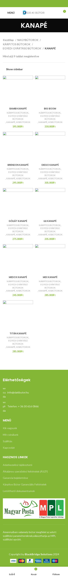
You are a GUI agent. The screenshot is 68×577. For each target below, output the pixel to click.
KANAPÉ (10, 122)
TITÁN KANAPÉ (18, 333)
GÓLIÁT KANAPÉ (18, 221)
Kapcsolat (9, 447)
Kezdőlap (8, 39)
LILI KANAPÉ (50, 221)
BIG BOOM (50, 108)
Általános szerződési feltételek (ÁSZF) (25, 471)
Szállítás (7, 441)
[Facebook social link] (34, 3)
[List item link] (34, 392)
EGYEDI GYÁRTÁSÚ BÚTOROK (22, 48)
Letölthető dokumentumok (19, 491)
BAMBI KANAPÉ (18, 108)
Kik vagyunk (10, 428)
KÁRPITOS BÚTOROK (17, 44)
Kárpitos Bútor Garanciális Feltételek (24, 484)
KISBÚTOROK (23, 122)
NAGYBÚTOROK (28, 39)
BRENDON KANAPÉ (18, 164)
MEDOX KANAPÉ (18, 277)
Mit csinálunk (10, 434)
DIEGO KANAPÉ (50, 164)
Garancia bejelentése (15, 477)
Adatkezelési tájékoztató (17, 464)
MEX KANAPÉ (50, 277)
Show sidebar (14, 69)
